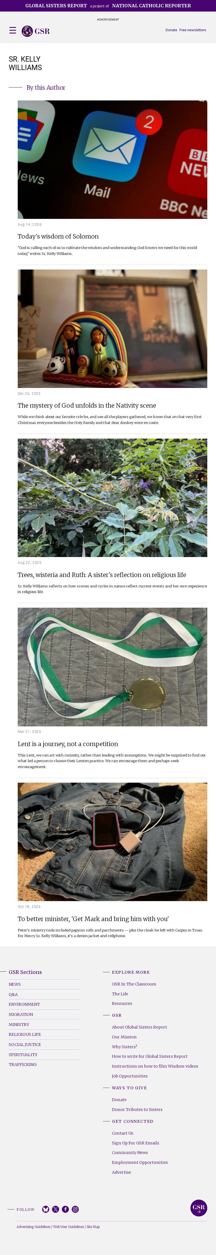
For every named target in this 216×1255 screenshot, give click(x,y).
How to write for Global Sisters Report (150, 1056)
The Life (120, 993)
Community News (130, 1152)
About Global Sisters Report (139, 1027)
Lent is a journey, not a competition (68, 744)
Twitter (55, 1209)
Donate (171, 30)
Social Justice (25, 1044)
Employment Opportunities (140, 1162)
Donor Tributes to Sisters (137, 1109)
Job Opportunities (130, 1076)
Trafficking (23, 1064)
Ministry (19, 1024)
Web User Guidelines (68, 1227)
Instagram (75, 1209)
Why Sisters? (124, 1046)
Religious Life (25, 1034)
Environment (24, 1004)
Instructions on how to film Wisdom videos (155, 1066)
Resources (122, 1003)
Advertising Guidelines (33, 1227)
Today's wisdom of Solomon (58, 236)
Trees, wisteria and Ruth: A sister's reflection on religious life (102, 575)
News (15, 984)
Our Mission (124, 1037)
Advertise (121, 1172)
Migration (21, 1014)
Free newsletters (192, 30)
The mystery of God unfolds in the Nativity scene (87, 405)
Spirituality (23, 1054)
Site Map (93, 1227)
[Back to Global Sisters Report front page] (36, 31)
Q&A (13, 994)
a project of (108, 5)
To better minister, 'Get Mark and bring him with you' (93, 919)
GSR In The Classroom (134, 984)
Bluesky (45, 1209)
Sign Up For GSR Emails (135, 1143)
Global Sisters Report (198, 1208)
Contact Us (122, 1133)
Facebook (65, 1209)
